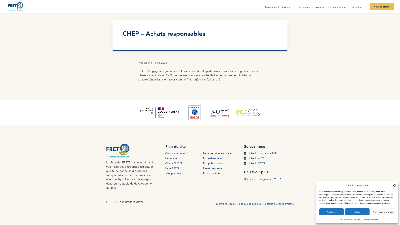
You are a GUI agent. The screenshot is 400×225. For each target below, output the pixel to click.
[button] (393, 185)
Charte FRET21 (173, 163)
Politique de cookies (343, 219)
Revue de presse (212, 168)
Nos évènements (212, 158)
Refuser (357, 212)
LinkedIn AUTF (256, 158)
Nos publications (212, 163)
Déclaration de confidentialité (365, 219)
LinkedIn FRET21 (257, 163)
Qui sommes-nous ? (338, 7)
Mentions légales (226, 204)
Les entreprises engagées (311, 7)
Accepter (331, 212)
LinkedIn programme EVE (262, 153)
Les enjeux (171, 158)
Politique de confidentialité (278, 204)
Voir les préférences (383, 212)
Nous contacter (382, 7)
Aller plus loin (173, 173)
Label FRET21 (173, 168)
